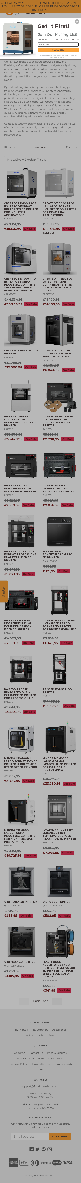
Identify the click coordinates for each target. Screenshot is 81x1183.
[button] (77, 21)
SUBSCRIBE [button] (58, 50)
